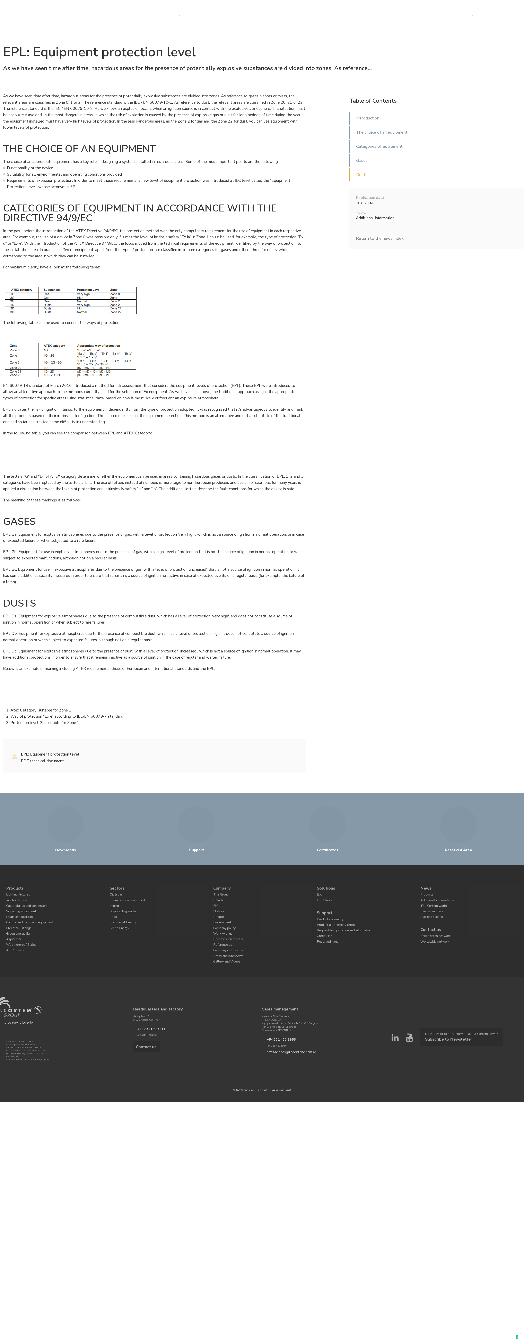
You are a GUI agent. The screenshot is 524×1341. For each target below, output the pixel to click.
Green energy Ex (18, 945)
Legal (288, 1109)
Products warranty (330, 923)
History (218, 917)
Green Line (324, 944)
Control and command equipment (29, 930)
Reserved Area (328, 951)
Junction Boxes (16, 902)
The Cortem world (433, 909)
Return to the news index (380, 238)
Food (113, 924)
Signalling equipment (21, 917)
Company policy (224, 938)
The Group (221, 895)
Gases (362, 160)
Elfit (216, 909)
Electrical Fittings (19, 938)
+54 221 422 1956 (277, 1058)
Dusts (361, 174)
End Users (324, 902)
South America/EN (490, 4)
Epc (319, 895)
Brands (218, 902)
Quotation (491, 15)
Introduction (367, 118)
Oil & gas (116, 895)
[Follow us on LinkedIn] (395, 1049)
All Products (15, 966)
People (218, 924)
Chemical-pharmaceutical (127, 902)
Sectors (171, 15)
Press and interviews (228, 973)
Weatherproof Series (21, 959)
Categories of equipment (379, 146)
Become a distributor (228, 952)
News (221, 15)
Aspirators (13, 952)
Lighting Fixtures (18, 895)
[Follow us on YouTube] (409, 1049)
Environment (222, 930)
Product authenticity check (336, 930)
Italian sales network (435, 944)
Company (197, 15)
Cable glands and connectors (26, 909)
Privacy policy (263, 1109)
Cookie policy (277, 1109)
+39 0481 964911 (147, 1048)
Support (325, 916)
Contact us (461, 15)
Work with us (223, 945)
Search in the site (458, 4)
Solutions (146, 15)
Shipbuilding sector (123, 917)
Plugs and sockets (19, 924)
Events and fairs (431, 917)
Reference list (223, 959)
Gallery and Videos (227, 980)
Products (15, 888)
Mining (114, 909)
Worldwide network (434, 951)
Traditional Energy (123, 930)
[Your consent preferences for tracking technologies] (517, 1337)
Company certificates (228, 966)
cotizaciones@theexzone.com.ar (284, 1070)
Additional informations (437, 902)
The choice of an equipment (382, 132)
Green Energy (119, 938)
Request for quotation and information (344, 937)
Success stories (431, 924)
